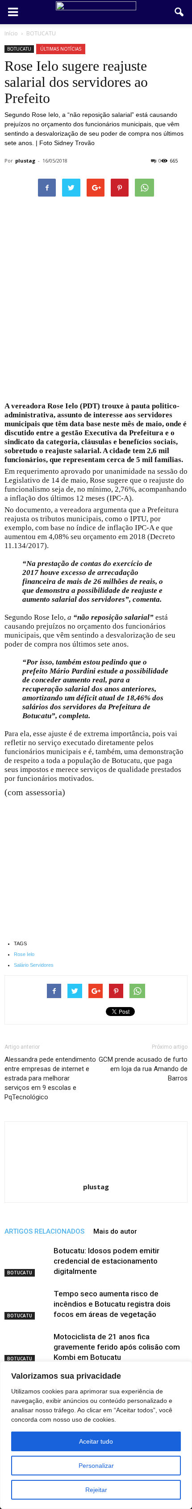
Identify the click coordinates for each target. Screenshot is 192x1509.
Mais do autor (115, 1231)
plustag (25, 160)
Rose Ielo (24, 954)
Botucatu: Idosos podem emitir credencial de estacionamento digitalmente (106, 1261)
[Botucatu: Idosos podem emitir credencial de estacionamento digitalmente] (26, 1261)
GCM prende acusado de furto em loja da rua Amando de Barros (143, 1068)
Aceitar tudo (96, 1441)
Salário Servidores (34, 965)
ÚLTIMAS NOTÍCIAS (60, 49)
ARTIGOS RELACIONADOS (44, 1231)
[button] (179, 12)
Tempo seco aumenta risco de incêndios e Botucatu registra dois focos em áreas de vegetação (112, 1304)
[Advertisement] (96, 302)
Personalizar (96, 1465)
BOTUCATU (19, 49)
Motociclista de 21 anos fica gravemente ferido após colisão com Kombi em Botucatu (117, 1347)
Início (11, 33)
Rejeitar (96, 1489)
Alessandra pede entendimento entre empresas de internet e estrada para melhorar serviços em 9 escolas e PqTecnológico (50, 1078)
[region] (96, 1435)
